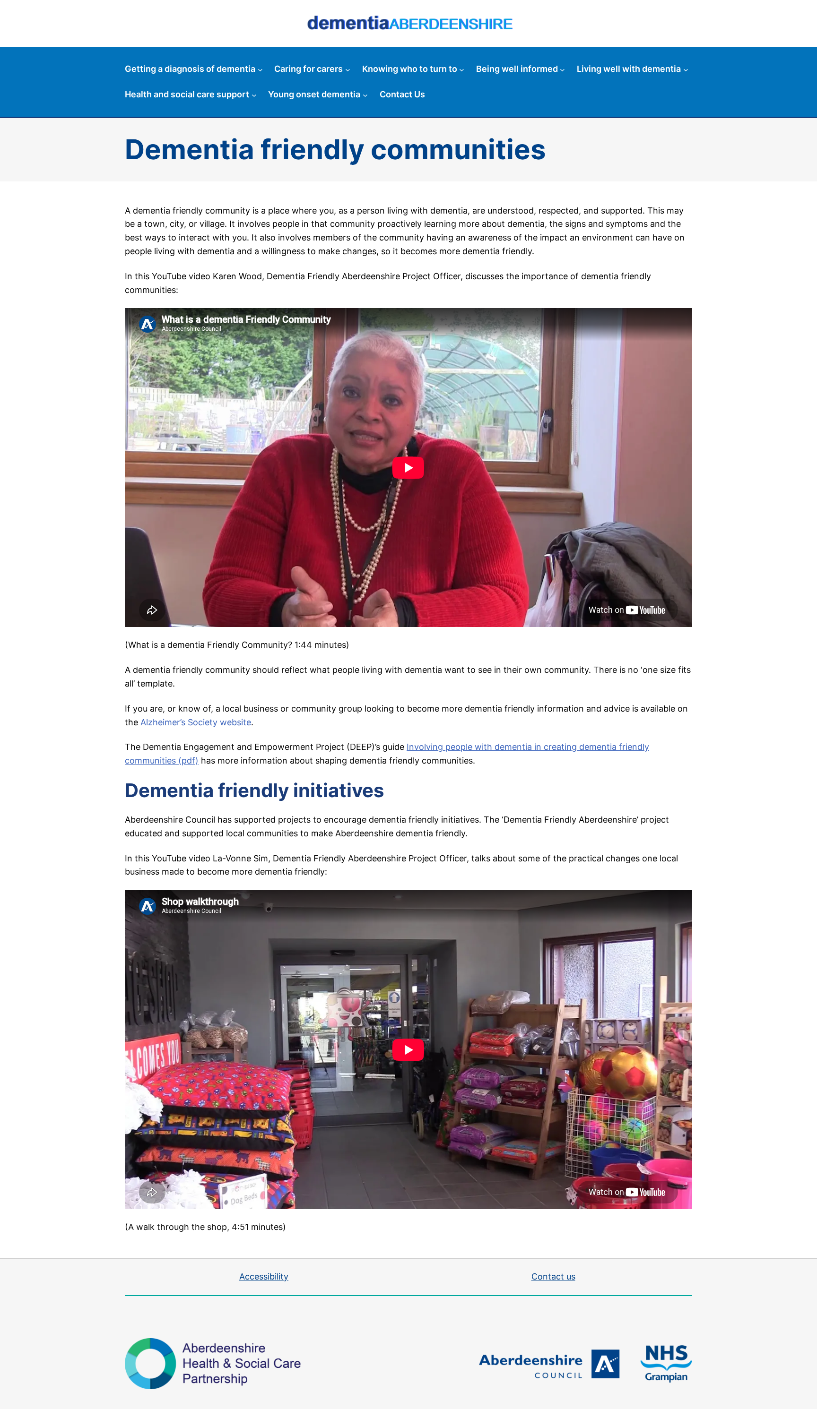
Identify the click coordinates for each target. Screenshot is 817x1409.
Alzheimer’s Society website (195, 722)
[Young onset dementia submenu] (365, 94)
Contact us (553, 1276)
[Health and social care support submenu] (254, 94)
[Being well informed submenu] (562, 69)
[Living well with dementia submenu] (685, 69)
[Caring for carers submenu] (347, 69)
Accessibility (263, 1276)
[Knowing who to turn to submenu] (461, 69)
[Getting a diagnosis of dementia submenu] (260, 69)
